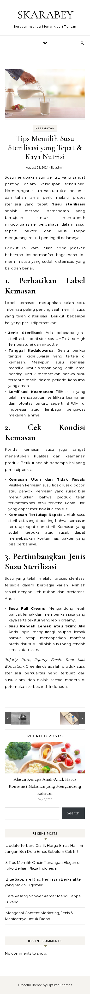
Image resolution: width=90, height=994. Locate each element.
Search (73, 813)
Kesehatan (45, 128)
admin (59, 167)
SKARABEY (45, 15)
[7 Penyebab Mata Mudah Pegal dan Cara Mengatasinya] (74, 718)
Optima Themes (59, 985)
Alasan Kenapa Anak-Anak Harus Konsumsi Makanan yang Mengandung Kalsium (45, 786)
